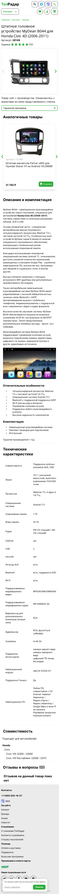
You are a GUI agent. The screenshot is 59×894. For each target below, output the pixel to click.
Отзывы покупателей (12, 839)
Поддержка (7, 852)
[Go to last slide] (2, 156)
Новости (5, 822)
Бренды (5, 814)
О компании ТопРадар (12, 831)
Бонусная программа (12, 856)
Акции (4, 818)
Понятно (39, 887)
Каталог (16, 19)
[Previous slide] (3, 71)
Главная (5, 19)
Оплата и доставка (11, 848)
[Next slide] (55, 71)
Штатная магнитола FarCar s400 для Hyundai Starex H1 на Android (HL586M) (29, 165)
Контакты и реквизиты (12, 835)
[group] (29, 71)
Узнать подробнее (12, 887)
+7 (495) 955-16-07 (11, 795)
